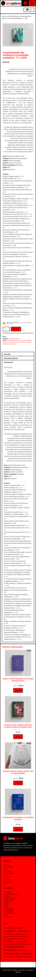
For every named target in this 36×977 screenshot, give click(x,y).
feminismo (23, 938)
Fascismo (18, 939)
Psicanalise (15, 953)
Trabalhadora (12, 344)
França (13, 941)
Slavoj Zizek (10, 956)
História (20, 941)
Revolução (29, 342)
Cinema (16, 931)
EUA (9, 939)
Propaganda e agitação (11, 898)
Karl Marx (20, 944)
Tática (29, 956)
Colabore (6, 879)
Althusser (6, 928)
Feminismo (16, 340)
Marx (23, 946)
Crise (30, 931)
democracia (17, 934)
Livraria (6, 877)
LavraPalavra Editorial (12, 16)
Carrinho (6, 875)
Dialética (11, 936)
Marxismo (9, 950)
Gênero (21, 340)
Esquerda (26, 936)
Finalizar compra (9, 873)
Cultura (6, 907)
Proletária (23, 342)
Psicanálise (7, 896)
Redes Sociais (8, 882)
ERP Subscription (9, 867)
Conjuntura (7, 917)
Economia (21, 936)
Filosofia (6, 904)
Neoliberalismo (19, 950)
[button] (25, 3)
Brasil (20, 928)
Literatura (7, 902)
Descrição (7, 354)
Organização (26, 950)
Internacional (13, 944)
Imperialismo (7, 944)
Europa (13, 939)
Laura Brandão (27, 340)
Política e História (9, 900)
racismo (21, 953)
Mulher (8, 342)
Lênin (4, 342)
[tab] (18, 354)
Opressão (17, 342)
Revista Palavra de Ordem (11, 894)
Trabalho (25, 956)
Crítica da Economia (10, 913)
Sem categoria (8, 892)
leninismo (28, 944)
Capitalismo (9, 930)
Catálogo (6, 865)
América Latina (13, 928)
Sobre (5, 884)
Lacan (24, 944)
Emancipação (8, 340)
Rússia (5, 956)
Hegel (16, 941)
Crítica (6, 915)
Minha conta (7, 871)
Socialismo (5, 344)
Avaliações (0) (8, 362)
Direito (16, 936)
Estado (6, 939)
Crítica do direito (9, 909)
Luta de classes (9, 946)
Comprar (16, 329)
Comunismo (24, 931)
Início (3, 16)
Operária (12, 342)
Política (7, 953)
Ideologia (26, 941)
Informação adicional (11, 358)
